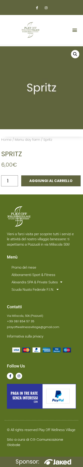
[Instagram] (19, 376)
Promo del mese (24, 267)
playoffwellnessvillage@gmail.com (33, 327)
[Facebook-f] (10, 376)
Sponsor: (27, 461)
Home (6, 139)
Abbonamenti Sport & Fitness (33, 275)
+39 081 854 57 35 (20, 321)
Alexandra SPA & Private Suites (35, 282)
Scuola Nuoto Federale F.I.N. (33, 290)
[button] (74, 30)
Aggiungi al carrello (50, 180)
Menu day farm (27, 139)
